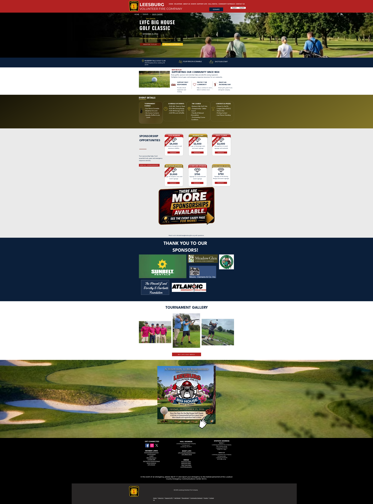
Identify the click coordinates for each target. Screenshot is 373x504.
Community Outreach (196, 498)
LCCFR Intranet (151, 454)
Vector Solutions (151, 463)
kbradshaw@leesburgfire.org (186, 235)
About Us (160, 498)
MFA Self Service (151, 458)
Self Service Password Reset (151, 461)
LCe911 (151, 456)
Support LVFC (169, 498)
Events (206, 498)
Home (155, 498)
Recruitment (185, 498)
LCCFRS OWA (151, 459)
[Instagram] (152, 445)
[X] (157, 445)
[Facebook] (147, 445)
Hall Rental (177, 498)
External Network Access (151, 452)
